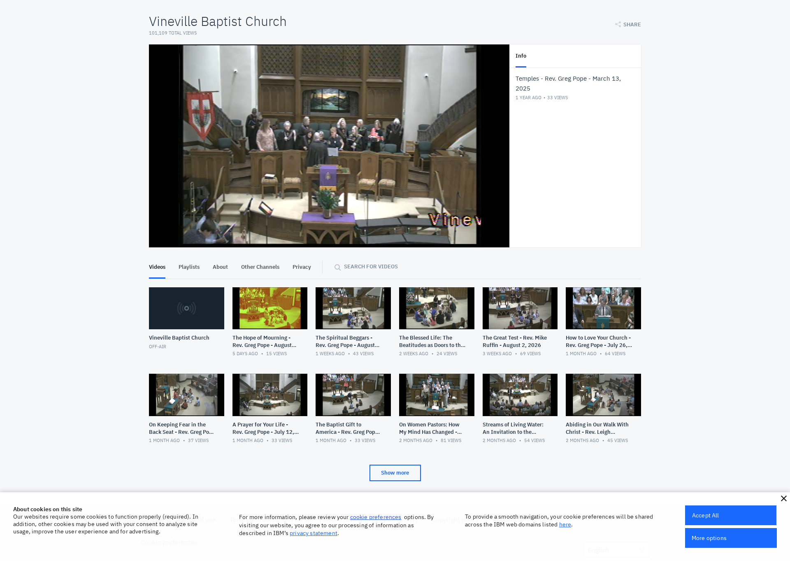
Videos (157, 266)
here (565, 524)
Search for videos (371, 266)
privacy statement (313, 533)
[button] (784, 498)
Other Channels (260, 266)
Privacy (302, 266)
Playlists (189, 266)
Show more (395, 472)
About (220, 266)
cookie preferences (376, 517)
